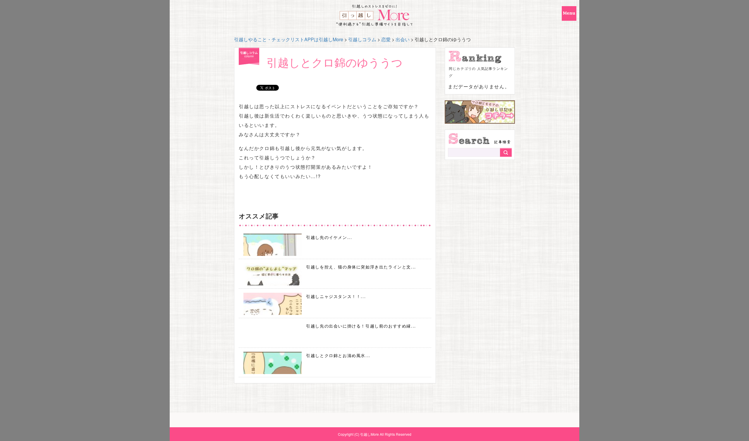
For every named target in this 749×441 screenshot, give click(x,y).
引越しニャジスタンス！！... (336, 296)
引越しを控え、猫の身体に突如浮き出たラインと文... (361, 267)
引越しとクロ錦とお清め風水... (338, 355)
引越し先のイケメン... (329, 237)
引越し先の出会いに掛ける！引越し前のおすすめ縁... (361, 326)
